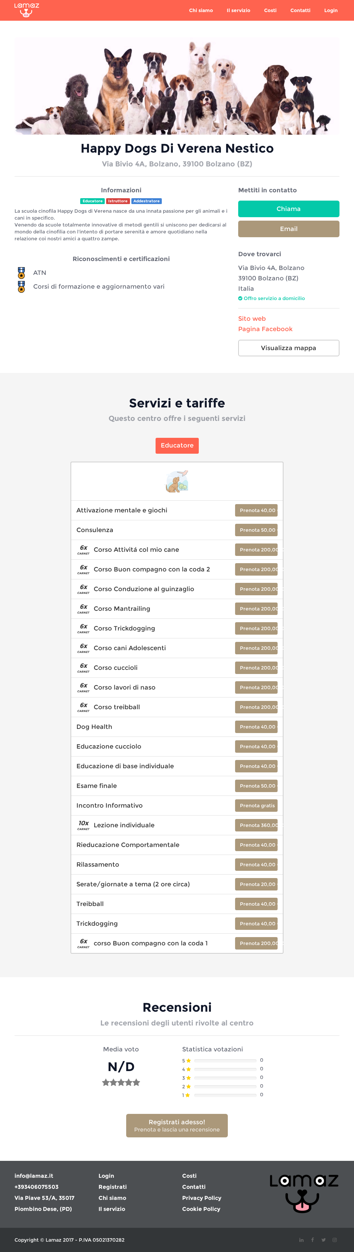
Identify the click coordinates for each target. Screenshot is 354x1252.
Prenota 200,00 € (259, 550)
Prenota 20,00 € (259, 884)
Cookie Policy (201, 1209)
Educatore (177, 445)
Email (289, 229)
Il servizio (238, 10)
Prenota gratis (257, 805)
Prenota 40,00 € (259, 510)
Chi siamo (201, 10)
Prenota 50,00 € (259, 530)
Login (331, 10)
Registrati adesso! (177, 1125)
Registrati (113, 1187)
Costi (270, 10)
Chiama (289, 209)
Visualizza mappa (288, 348)
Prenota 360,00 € (259, 825)
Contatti (300, 10)
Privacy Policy (201, 1198)
